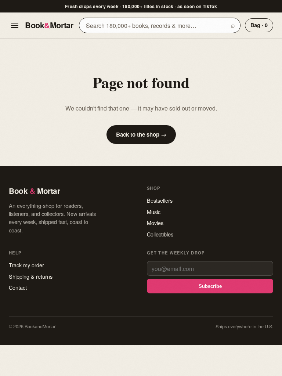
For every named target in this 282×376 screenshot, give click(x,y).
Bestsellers (160, 200)
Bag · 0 (259, 25)
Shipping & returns (31, 276)
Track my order (26, 265)
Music (153, 212)
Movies (155, 223)
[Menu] (15, 25)
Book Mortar (49, 25)
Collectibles (160, 234)
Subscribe (210, 286)
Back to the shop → (141, 134)
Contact (18, 287)
